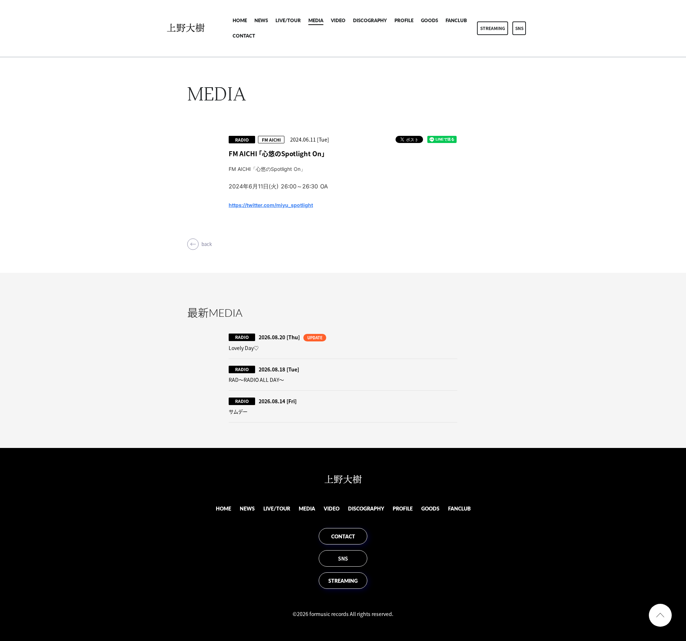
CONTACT (244, 35)
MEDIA (315, 20)
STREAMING (492, 28)
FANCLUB (456, 20)
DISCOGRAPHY (370, 20)
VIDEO (338, 20)
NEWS (261, 20)
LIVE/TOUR (288, 20)
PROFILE (403, 20)
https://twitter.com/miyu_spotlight (271, 205)
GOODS (429, 20)
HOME (240, 20)
